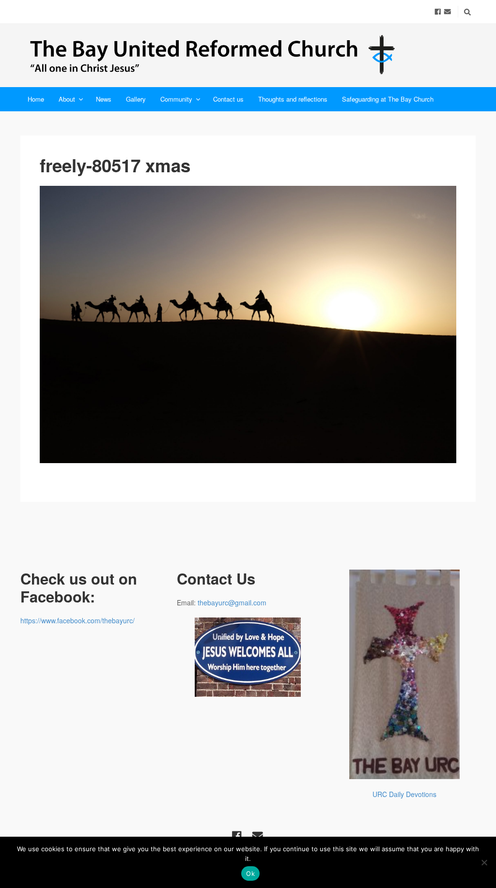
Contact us (228, 99)
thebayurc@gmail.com (232, 602)
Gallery (136, 99)
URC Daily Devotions (404, 794)
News (103, 99)
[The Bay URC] (248, 55)
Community (176, 99)
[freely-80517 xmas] (248, 324)
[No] (484, 862)
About (67, 99)
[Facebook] (438, 11)
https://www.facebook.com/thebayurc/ (77, 620)
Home (36, 99)
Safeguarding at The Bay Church (388, 99)
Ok (250, 873)
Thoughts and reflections (292, 99)
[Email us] (447, 11)
